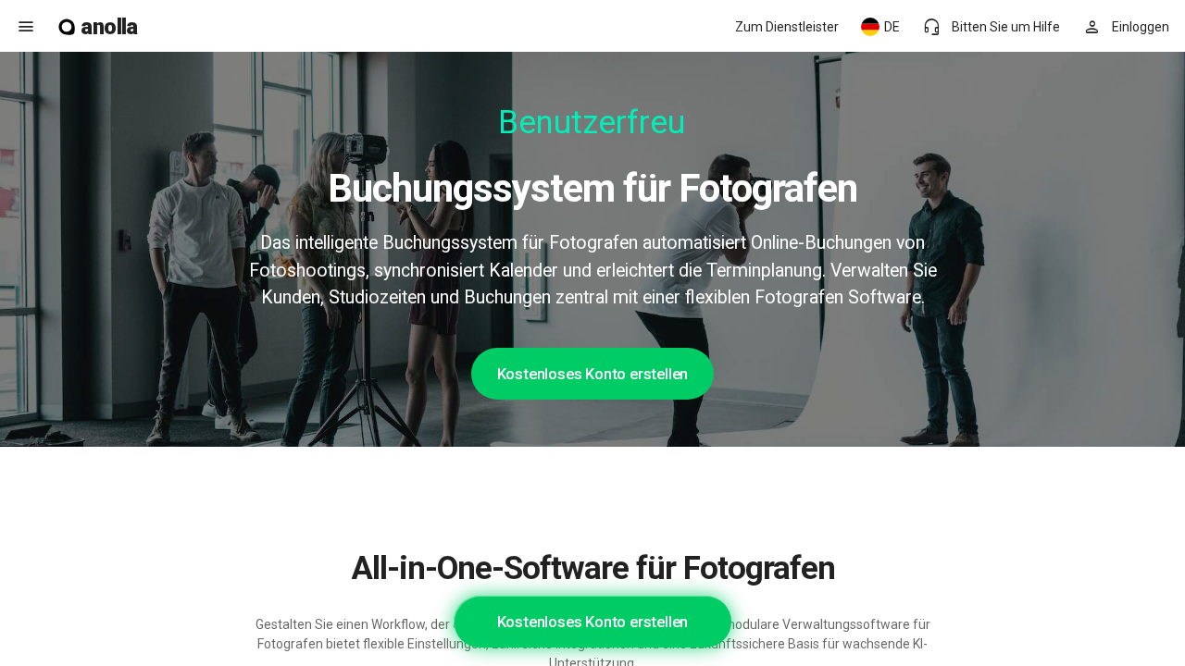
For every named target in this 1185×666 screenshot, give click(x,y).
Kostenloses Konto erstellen (593, 373)
